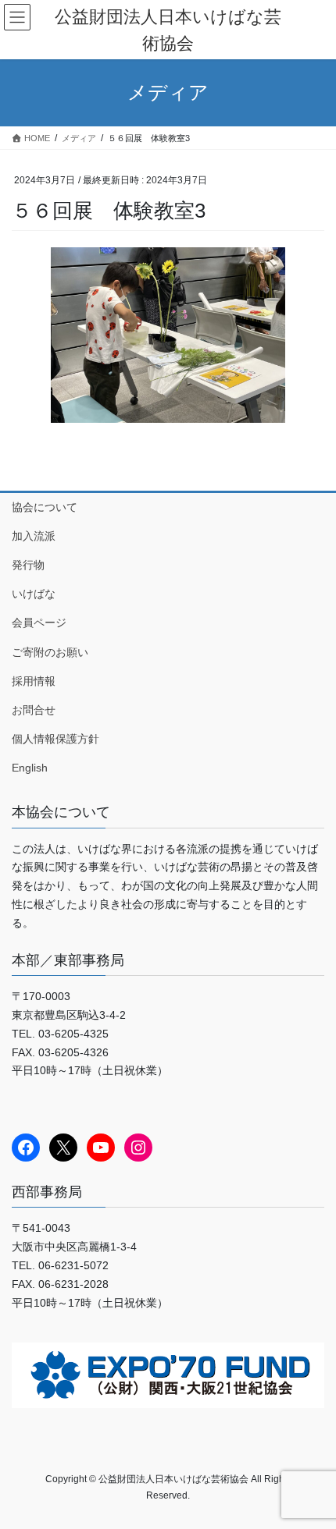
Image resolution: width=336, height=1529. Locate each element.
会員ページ (39, 622)
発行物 (28, 565)
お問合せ (33, 710)
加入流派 (33, 536)
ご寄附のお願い (50, 652)
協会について (44, 507)
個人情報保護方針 (55, 739)
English (30, 767)
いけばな (33, 593)
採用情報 (33, 681)
